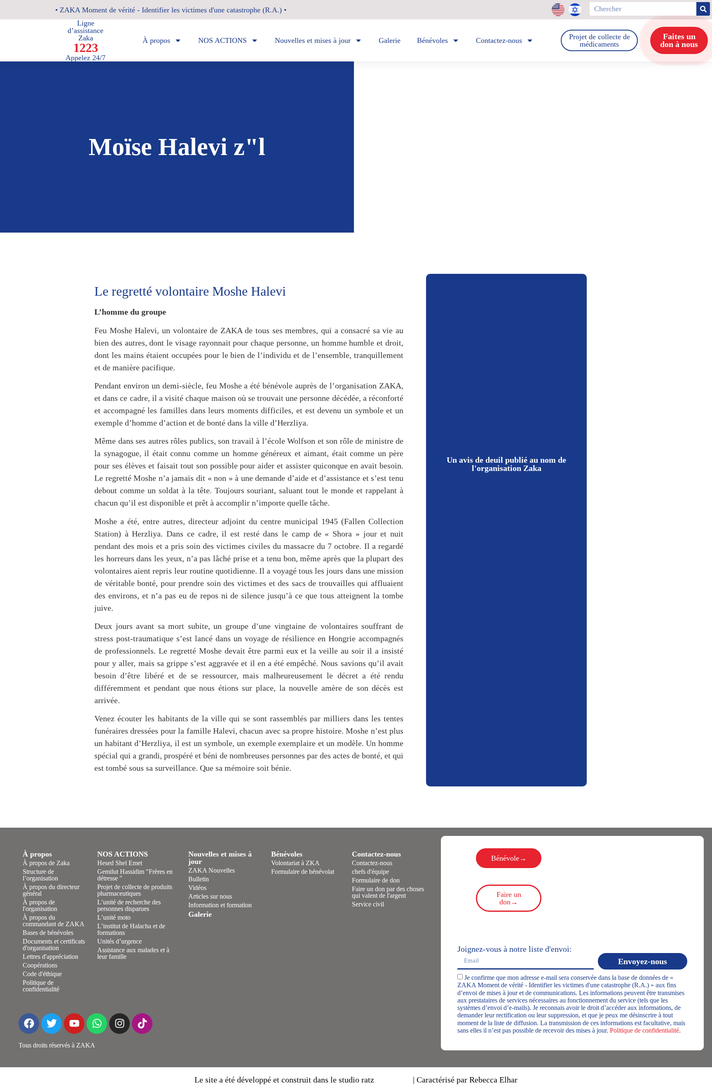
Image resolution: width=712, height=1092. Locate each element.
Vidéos (197, 887)
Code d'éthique (42, 973)
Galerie (389, 40)
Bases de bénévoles (48, 932)
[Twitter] (51, 1023)
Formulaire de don (376, 880)
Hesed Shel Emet (119, 862)
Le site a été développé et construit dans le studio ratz (284, 1079)
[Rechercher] (703, 9)
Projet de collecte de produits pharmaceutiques (134, 890)
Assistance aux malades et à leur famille (133, 953)
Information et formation (220, 904)
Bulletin (198, 879)
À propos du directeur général (51, 890)
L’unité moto (114, 917)
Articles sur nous (210, 896)
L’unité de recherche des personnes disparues (129, 905)
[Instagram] (119, 1023)
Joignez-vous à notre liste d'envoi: (514, 949)
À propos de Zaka (46, 862)
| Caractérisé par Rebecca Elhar (465, 1079)
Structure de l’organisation (40, 875)
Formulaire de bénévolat (302, 871)
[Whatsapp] (97, 1023)
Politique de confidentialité (41, 986)
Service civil (368, 904)
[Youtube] (74, 1023)
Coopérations (40, 965)
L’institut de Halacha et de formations (131, 929)
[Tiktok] (142, 1023)
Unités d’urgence (119, 941)
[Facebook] (29, 1023)
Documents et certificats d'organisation (54, 944)
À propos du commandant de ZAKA (53, 920)
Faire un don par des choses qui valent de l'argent (388, 892)
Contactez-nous (372, 862)
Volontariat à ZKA (295, 862)
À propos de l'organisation (40, 905)
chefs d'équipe (370, 871)
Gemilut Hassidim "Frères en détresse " (135, 875)
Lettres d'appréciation (50, 956)
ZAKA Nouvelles (211, 870)
